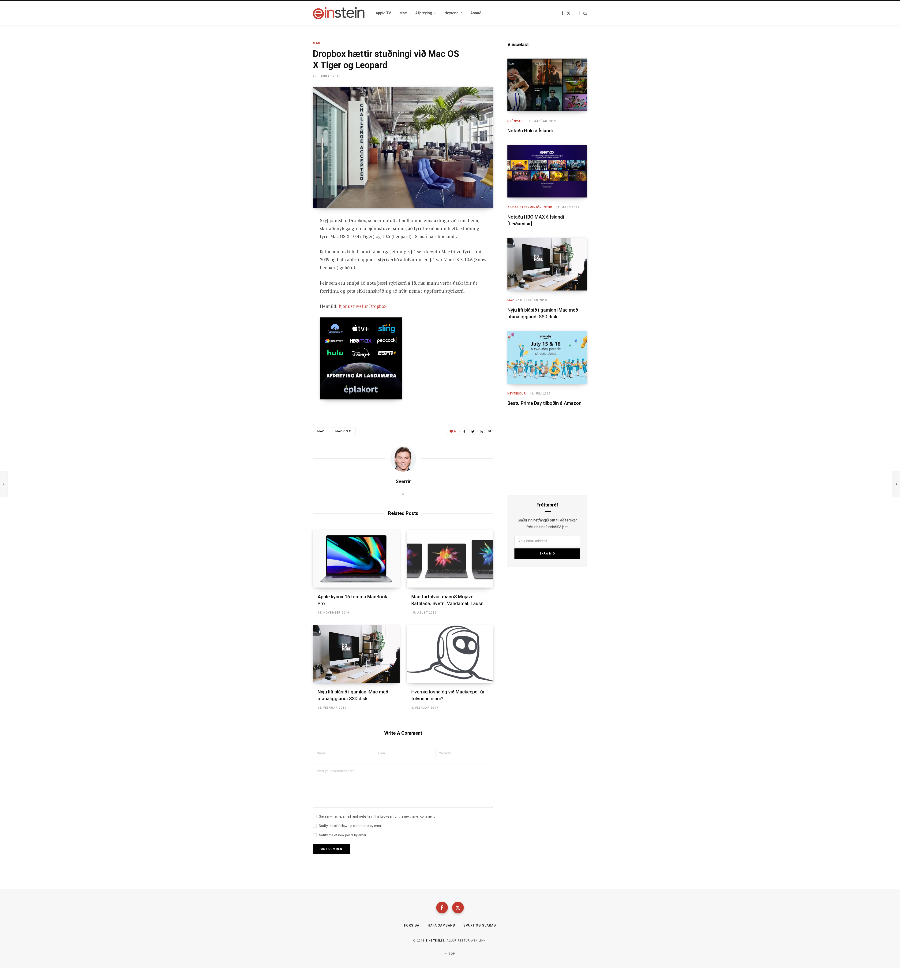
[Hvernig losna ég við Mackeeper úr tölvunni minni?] (450, 654)
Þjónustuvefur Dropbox (362, 306)
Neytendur (516, 393)
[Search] (583, 13)
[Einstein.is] (338, 13)
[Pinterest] (489, 431)
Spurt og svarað (479, 925)
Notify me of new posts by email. (343, 835)
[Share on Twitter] (290, 246)
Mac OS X (343, 431)
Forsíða (411, 925)
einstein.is (435, 940)
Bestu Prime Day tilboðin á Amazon (544, 403)
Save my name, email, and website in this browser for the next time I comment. (377, 816)
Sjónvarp (516, 121)
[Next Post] (896, 484)
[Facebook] (442, 907)
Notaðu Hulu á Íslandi (530, 131)
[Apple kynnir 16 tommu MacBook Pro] (356, 559)
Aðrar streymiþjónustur (529, 207)
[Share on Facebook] (290, 234)
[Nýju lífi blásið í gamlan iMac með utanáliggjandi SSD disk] (356, 654)
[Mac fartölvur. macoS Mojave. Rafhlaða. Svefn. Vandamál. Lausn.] (450, 559)
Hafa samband (441, 925)
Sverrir (403, 481)
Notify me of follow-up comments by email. (351, 826)
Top (451, 953)
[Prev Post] (4, 484)
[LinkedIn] (481, 431)
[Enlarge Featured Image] (403, 147)
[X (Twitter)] (458, 907)
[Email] (290, 259)
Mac (317, 43)
